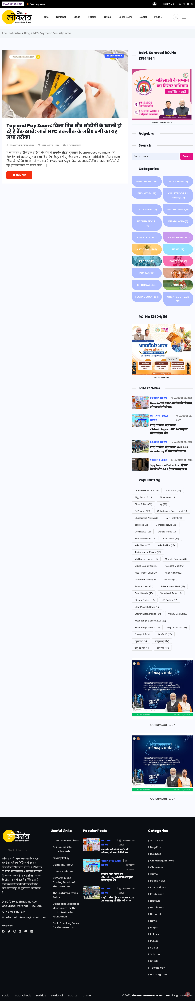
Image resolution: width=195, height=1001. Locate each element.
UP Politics (169, 600)
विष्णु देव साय (142, 648)
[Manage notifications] (187, 994)
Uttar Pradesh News (147, 607)
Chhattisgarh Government (172, 511)
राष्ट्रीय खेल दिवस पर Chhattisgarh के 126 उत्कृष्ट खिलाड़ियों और (169, 429)
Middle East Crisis (146, 566)
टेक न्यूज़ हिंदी (142, 634)
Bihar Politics (143, 504)
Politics (92, 17)
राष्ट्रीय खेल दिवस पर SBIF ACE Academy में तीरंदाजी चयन (169, 449)
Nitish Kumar (173, 572)
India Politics (166, 545)
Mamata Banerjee (176, 559)
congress (142, 524)
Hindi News (171, 538)
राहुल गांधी (141, 641)
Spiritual (146, 285)
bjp (163, 504)
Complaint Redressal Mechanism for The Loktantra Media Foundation (66, 910)
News (178, 249)
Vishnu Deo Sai (178, 613)
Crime (107, 17)
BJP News (142, 511)
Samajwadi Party (171, 593)
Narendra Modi (174, 566)
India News (142, 545)
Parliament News (145, 579)
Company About (63, 864)
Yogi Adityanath (177, 627)
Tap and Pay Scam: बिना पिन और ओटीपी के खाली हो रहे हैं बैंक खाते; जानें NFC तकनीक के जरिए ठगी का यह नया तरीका (64, 131)
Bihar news (168, 497)
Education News (145, 538)
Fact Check (23, 995)
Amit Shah (173, 490)
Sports (178, 285)
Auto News (147, 181)
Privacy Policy (61, 858)
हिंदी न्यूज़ (163, 648)
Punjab (146, 273)
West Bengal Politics (147, 627)
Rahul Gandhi (144, 593)
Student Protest (145, 600)
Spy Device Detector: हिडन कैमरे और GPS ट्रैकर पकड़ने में (169, 467)
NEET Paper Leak (146, 572)
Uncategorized (178, 299)
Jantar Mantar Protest (148, 552)
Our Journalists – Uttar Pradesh (63, 849)
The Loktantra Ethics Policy (65, 895)
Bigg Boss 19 (143, 497)
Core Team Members (66, 840)
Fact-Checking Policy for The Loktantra (66, 925)
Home (45, 17)
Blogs (76, 17)
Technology (147, 297)
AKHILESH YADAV (147, 490)
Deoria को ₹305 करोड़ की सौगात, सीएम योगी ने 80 (171, 405)
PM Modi (170, 579)
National (61, 17)
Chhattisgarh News (178, 195)
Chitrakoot (147, 209)
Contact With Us (63, 871)
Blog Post (178, 181)
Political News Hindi (173, 586)
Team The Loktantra (22, 145)
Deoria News (178, 209)
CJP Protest (174, 518)
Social (143, 17)
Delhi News (143, 531)
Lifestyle (147, 237)
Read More (19, 175)
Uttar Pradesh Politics (148, 613)
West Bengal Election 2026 (150, 620)
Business (146, 193)
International (146, 223)
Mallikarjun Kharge (146, 559)
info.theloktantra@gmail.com (25, 917)
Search (187, 156)
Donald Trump (167, 531)
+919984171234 (15, 912)
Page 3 (158, 17)
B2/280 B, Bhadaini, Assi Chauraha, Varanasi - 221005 (22, 904)
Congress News (166, 524)
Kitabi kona (178, 221)
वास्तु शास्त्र (162, 641)
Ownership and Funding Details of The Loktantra (64, 882)
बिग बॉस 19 (165, 634)
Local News (125, 17)
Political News (144, 586)
